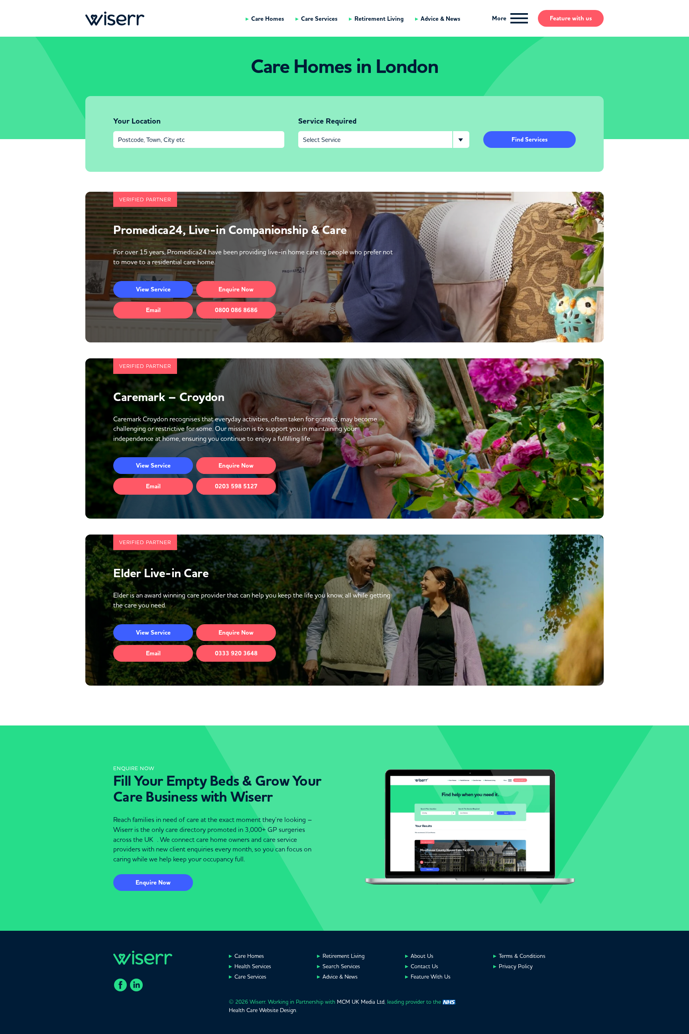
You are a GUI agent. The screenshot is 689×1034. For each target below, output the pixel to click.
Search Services (341, 966)
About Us (422, 955)
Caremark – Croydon (168, 397)
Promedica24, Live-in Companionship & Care (230, 230)
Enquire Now (153, 883)
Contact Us (424, 966)
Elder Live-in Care (161, 573)
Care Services (319, 19)
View (153, 289)
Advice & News (440, 19)
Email (153, 310)
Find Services (529, 140)
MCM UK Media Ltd (360, 1001)
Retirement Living (379, 19)
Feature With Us (431, 976)
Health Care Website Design (262, 1010)
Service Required (327, 121)
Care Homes (267, 19)
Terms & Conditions (522, 955)
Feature (571, 18)
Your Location (137, 121)
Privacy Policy (516, 966)
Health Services (252, 966)
